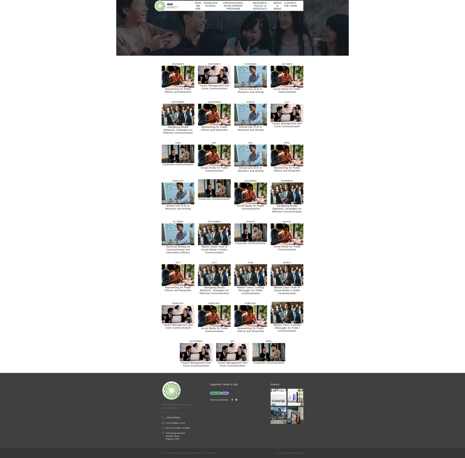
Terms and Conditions (295, 453)
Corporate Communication (178, 164)
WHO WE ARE (198, 6)
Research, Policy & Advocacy (260, 6)
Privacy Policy (282, 453)
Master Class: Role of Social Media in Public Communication (214, 249)
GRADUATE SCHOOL (211, 4)
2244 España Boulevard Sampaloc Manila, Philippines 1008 (175, 436)
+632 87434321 (173, 418)
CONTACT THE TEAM (290, 4)
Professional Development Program (233, 6)
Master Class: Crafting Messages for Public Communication (250, 290)
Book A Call (230, 384)
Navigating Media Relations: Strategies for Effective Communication (178, 130)
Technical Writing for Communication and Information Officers (178, 249)
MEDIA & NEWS (277, 6)
